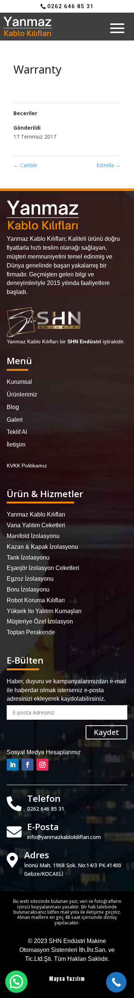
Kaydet (106, 732)
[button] (16, 982)
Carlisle (25, 165)
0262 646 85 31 (70, 6)
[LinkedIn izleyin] (13, 765)
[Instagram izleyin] (42, 765)
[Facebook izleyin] (28, 765)
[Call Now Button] (116, 982)
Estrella (108, 165)
